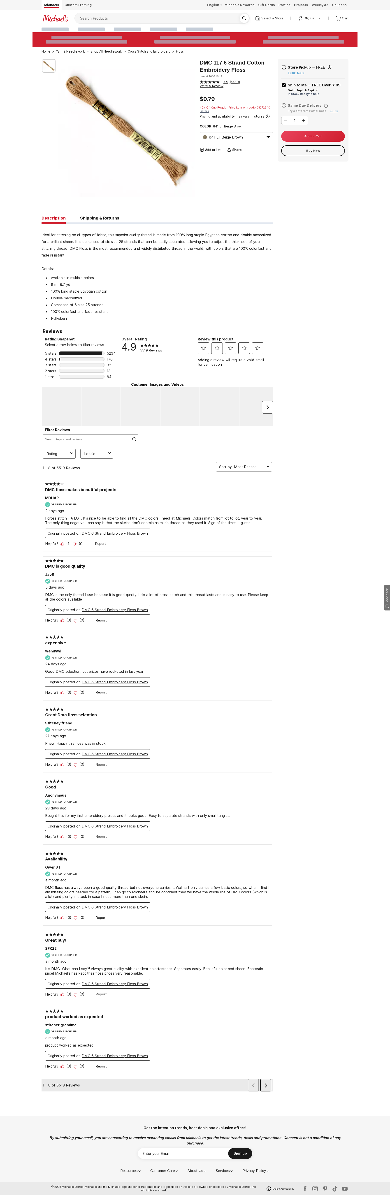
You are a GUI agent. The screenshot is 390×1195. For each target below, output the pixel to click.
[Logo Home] (55, 18)
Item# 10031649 (211, 76)
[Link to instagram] (315, 1188)
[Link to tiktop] (335, 1188)
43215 (334, 111)
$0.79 (207, 99)
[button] (236, 116)
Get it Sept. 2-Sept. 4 (303, 90)
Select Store (296, 72)
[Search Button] (244, 18)
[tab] (54, 218)
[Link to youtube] (344, 1188)
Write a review (211, 86)
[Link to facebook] (305, 1188)
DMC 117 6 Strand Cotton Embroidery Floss (232, 66)
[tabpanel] (157, 273)
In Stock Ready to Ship (303, 94)
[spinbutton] (294, 120)
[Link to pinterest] (325, 1188)
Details (204, 111)
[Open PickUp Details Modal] (329, 67)
